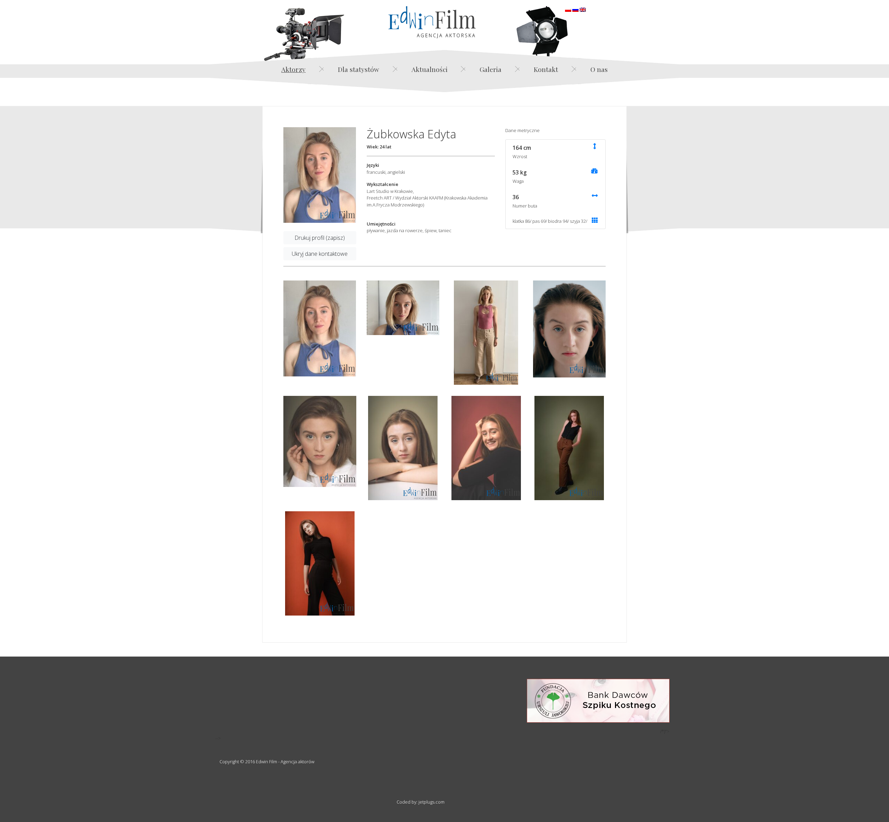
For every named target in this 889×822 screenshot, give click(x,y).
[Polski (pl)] (568, 9)
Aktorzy (293, 69)
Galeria (490, 69)
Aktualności (430, 69)
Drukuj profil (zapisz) (319, 238)
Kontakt (546, 69)
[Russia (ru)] (575, 9)
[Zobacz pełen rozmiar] (319, 175)
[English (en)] (583, 9)
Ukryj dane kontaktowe (320, 254)
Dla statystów (358, 69)
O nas (599, 69)
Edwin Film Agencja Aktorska (432, 22)
